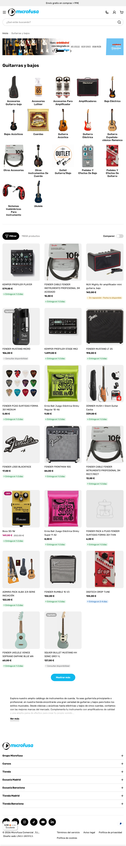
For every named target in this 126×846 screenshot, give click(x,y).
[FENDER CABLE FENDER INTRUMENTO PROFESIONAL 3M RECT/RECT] (105, 444)
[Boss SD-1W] (21, 508)
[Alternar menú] (4, 12)
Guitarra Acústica (63, 136)
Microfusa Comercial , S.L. (25, 832)
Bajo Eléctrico (112, 101)
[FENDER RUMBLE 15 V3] (63, 569)
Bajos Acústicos (13, 134)
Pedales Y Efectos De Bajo (87, 172)
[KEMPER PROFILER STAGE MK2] (63, 326)
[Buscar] (119, 22)
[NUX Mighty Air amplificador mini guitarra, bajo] (105, 262)
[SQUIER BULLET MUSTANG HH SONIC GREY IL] (63, 630)
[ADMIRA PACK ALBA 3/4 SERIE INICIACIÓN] (21, 569)
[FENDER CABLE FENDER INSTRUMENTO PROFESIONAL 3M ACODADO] (63, 262)
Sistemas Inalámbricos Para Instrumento (13, 211)
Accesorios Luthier (38, 103)
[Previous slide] (53, 51)
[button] (60, 51)
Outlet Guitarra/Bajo (63, 172)
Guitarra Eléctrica (88, 136)
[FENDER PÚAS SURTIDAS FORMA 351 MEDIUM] (21, 383)
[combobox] (63, 22)
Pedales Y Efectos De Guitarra (112, 173)
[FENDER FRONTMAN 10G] (63, 444)
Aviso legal (89, 832)
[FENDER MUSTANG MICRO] (21, 326)
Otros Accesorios (14, 170)
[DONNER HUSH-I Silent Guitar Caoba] (105, 383)
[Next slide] (71, 51)
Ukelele (38, 206)
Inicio (5, 33)
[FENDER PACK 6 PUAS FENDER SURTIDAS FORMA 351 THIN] (105, 508)
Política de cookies (67, 838)
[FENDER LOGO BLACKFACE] (21, 444)
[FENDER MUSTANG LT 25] (105, 326)
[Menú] (15, 823)
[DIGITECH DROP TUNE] (105, 569)
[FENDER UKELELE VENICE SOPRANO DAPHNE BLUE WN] (21, 630)
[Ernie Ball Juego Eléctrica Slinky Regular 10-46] (63, 383)
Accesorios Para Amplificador (63, 103)
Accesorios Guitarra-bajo (14, 103)
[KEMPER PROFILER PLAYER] (21, 262)
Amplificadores (87, 101)
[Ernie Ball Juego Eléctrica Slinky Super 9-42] (63, 508)
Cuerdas (38, 134)
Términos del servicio (68, 832)
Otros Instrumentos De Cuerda (38, 173)
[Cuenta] (114, 12)
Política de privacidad (110, 832)
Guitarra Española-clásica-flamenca (112, 137)
